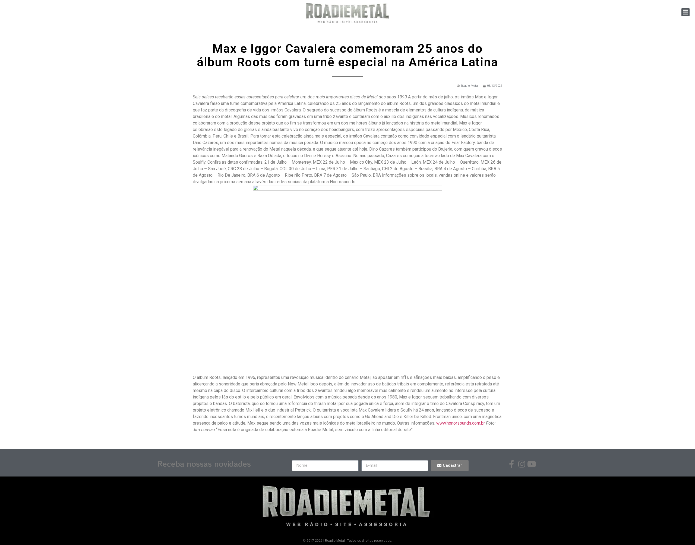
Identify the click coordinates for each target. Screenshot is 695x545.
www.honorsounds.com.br (460, 423)
